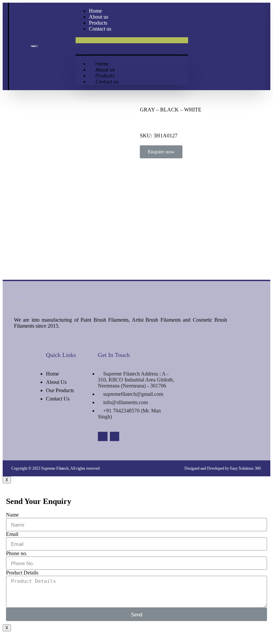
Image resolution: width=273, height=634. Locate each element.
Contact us (100, 29)
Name (12, 515)
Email (12, 534)
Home (102, 64)
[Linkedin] (103, 436)
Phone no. (16, 553)
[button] (132, 40)
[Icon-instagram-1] (115, 436)
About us (105, 70)
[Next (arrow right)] (261, 317)
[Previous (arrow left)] (11, 317)
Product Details (22, 572)
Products (105, 76)
